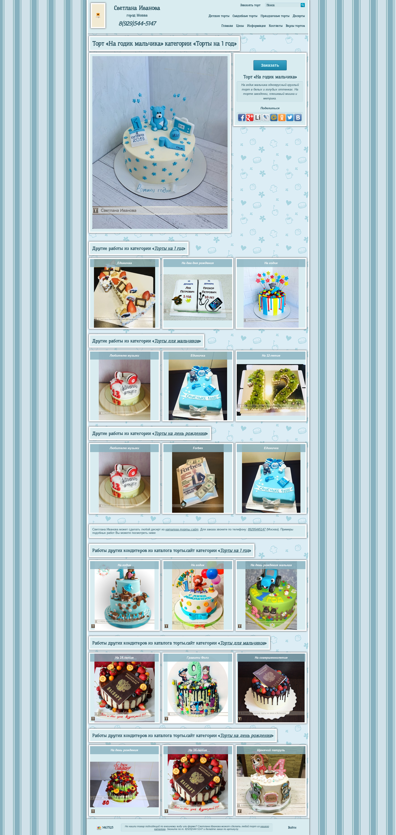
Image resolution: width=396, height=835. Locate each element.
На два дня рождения (198, 263)
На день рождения (124, 750)
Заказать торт (250, 5)
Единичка (124, 263)
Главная (227, 25)
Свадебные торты (245, 16)
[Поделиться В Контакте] (298, 117)
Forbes (198, 448)
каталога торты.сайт (181, 529)
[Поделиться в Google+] (249, 117)
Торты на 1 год (168, 248)
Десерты (299, 16)
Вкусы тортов (295, 25)
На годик (271, 263)
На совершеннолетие (271, 657)
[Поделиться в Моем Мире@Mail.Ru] (274, 117)
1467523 (107, 827)
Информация (256, 25)
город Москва (137, 15)
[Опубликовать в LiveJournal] (266, 117)
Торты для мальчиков (176, 341)
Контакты (276, 25)
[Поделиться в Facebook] (241, 117)
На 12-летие (271, 355)
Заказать (270, 65)
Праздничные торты (275, 16)
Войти (292, 827)
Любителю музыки (124, 355)
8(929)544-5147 (137, 23)
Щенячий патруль (271, 750)
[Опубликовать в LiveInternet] (257, 117)
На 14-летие (124, 657)
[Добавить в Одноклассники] (282, 117)
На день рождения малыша (271, 565)
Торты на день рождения (180, 433)
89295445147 (257, 529)
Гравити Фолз (198, 657)
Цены (240, 25)
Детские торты (219, 16)
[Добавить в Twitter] (290, 117)
